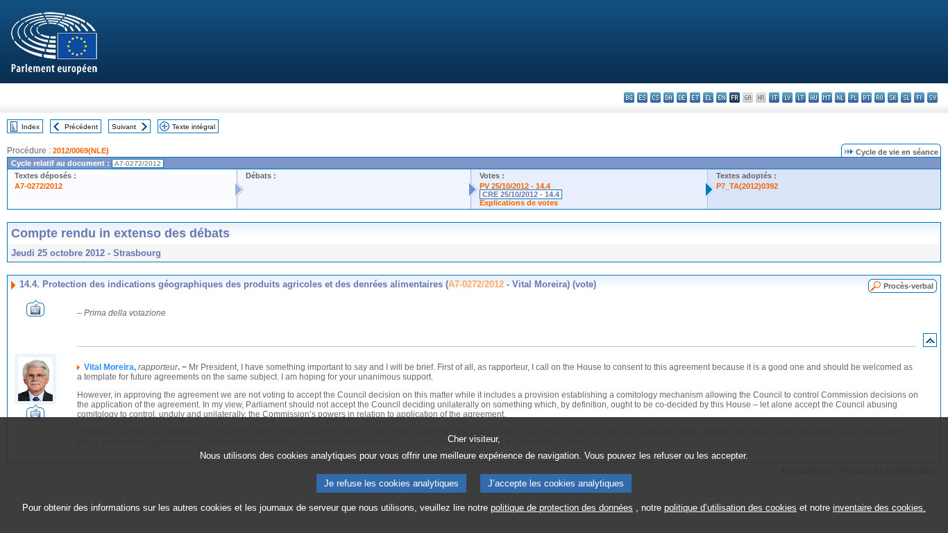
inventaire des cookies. (879, 507)
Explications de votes (519, 202)
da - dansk (668, 97)
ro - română (879, 97)
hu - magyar (814, 97)
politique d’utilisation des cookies (730, 507)
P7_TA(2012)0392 (747, 186)
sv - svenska (932, 97)
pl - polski (853, 97)
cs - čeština (655, 97)
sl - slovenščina (906, 97)
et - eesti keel (695, 97)
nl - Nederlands (840, 97)
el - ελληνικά (708, 97)
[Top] (930, 343)
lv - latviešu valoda (787, 97)
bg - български (629, 97)
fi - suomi (919, 97)
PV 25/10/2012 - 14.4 (515, 186)
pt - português (866, 97)
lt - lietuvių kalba (800, 97)
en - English (721, 97)
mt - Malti (827, 97)
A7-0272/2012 (38, 186)
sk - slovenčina (893, 97)
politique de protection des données (562, 507)
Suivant (124, 126)
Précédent (81, 126)
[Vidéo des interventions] (35, 313)
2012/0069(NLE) (81, 150)
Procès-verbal (908, 286)
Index (31, 126)
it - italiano (774, 97)
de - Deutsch (682, 97)
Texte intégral (193, 126)
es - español (642, 97)
